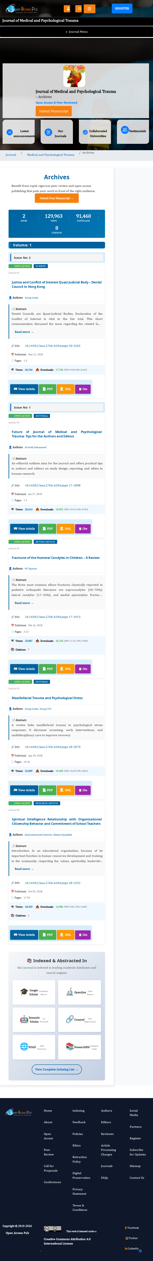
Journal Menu (77, 31)
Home (48, 1110)
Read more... (133, 347)
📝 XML (65, 389)
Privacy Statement (79, 1191)
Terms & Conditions (80, 1207)
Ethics (77, 1145)
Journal (11, 155)
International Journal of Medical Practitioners (133, 926)
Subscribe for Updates (138, 1152)
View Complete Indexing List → (56, 1069)
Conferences (52, 1182)
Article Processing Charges (108, 1149)
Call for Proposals (51, 1168)
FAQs (104, 1178)
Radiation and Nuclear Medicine (132, 850)
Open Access (48, 1136)
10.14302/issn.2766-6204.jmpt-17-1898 (52, 485)
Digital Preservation (81, 1175)
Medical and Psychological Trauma (50, 155)
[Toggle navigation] (89, 8)
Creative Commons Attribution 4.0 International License (67, 1241)
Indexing (78, 1110)
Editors (106, 1122)
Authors (106, 1110)
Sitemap (135, 1166)
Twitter (133, 1238)
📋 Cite (82, 389)
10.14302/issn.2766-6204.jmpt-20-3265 (52, 346)
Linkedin (133, 1248)
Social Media (134, 1113)
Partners (136, 1127)
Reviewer (107, 1134)
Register (122, 8)
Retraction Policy (80, 1159)
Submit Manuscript (53, 111)
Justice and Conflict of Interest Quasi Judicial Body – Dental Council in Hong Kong (57, 284)
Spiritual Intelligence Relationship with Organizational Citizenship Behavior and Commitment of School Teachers (57, 821)
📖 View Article (24, 389)
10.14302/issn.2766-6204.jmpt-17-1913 (52, 617)
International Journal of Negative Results (133, 775)
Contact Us (137, 1178)
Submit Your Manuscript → (57, 198)
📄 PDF (47, 389)
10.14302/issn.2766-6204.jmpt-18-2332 (52, 883)
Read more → (24, 332)
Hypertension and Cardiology (133, 694)
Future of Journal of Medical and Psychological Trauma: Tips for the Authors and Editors (57, 434)
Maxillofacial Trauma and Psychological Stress (47, 698)
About (48, 1122)
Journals (107, 1166)
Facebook (133, 1227)
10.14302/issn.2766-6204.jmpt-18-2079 (52, 747)
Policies (78, 1134)
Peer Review (49, 1152)
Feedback (79, 1122)
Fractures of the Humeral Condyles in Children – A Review (55, 558)
